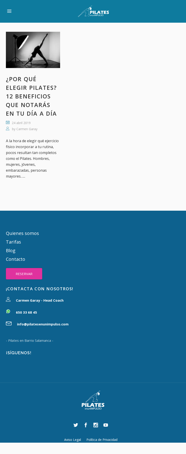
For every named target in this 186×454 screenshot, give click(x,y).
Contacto (15, 259)
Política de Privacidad (101, 439)
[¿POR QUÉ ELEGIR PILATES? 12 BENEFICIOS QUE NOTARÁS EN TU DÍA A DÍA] (33, 50)
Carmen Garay (26, 129)
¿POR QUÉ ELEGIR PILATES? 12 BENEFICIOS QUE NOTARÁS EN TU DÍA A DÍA (31, 96)
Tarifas (13, 242)
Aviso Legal (72, 439)
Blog (10, 250)
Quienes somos (22, 233)
